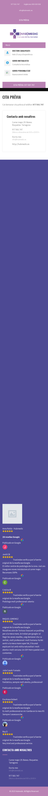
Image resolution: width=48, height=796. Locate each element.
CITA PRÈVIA (24, 20)
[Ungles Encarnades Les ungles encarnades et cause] (24, 336)
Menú (8, 45)
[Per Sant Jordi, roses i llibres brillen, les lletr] (24, 212)
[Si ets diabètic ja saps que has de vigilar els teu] (24, 414)
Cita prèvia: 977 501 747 (24, 85)
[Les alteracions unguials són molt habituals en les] (24, 381)
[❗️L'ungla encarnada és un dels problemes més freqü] (24, 464)
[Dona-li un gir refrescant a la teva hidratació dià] (24, 284)
